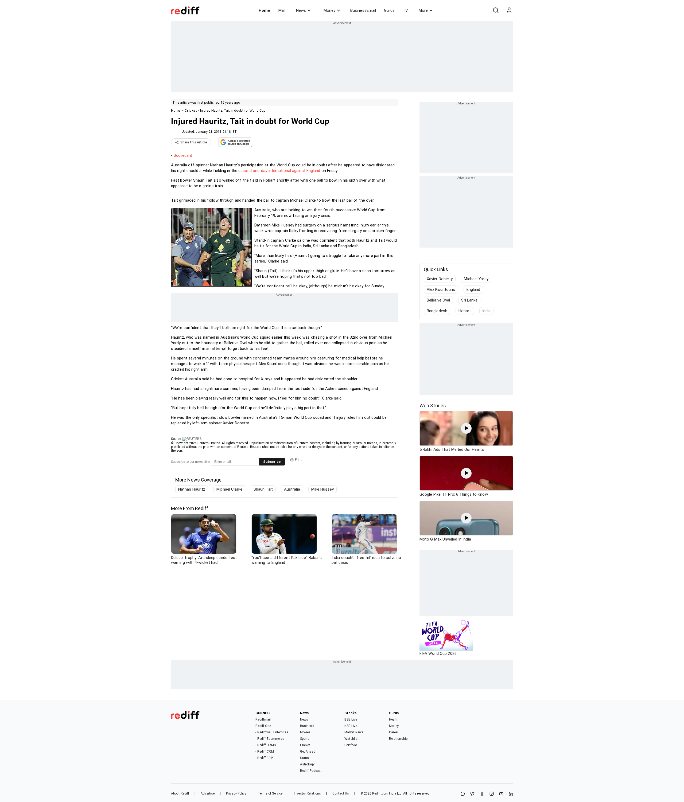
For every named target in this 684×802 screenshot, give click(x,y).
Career (394, 732)
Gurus (389, 10)
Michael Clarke (229, 489)
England (473, 289)
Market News (353, 732)
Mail (281, 10)
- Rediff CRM (264, 751)
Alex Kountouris (441, 289)
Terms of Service (270, 793)
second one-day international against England (279, 170)
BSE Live (350, 719)
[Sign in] (509, 10)
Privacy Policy (236, 793)
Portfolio (350, 745)
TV (405, 10)
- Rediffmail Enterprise (271, 732)
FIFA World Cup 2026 (438, 653)
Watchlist (351, 739)
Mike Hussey (322, 489)
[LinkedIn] (511, 794)
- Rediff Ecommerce (269, 739)
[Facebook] (482, 794)
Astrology (307, 764)
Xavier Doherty (440, 278)
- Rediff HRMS (265, 745)
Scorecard (183, 155)
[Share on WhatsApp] (463, 794)
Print (298, 459)
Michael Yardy (476, 278)
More (423, 10)
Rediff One (263, 726)
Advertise (208, 793)
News (301, 10)
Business (307, 726)
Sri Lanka (469, 300)
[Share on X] (472, 794)
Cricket (190, 110)
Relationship (398, 739)
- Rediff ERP (264, 758)
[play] (466, 428)
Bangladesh (437, 310)
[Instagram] (491, 794)
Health (394, 719)
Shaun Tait (263, 489)
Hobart (464, 310)
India (486, 310)
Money (329, 10)
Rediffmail (263, 719)
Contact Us (340, 793)
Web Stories (432, 405)
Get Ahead (307, 751)
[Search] (496, 10)
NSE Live (350, 726)
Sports (305, 739)
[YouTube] (501, 794)
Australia (292, 489)
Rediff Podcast (311, 771)
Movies (305, 732)
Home (264, 10)
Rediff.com (380, 793)
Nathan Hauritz (191, 489)
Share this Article (193, 142)
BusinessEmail (363, 10)
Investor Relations (307, 793)
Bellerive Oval (438, 300)
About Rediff (180, 793)
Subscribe (272, 462)
